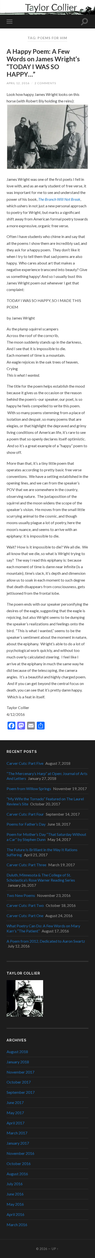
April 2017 (15, 1123)
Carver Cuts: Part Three (26, 864)
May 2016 (15, 1204)
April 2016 (15, 1214)
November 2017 (20, 1072)
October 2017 (19, 1082)
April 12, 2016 (18, 83)
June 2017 (15, 1102)
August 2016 (17, 1173)
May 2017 (15, 1112)
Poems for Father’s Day (26, 824)
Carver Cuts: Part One (25, 915)
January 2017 (18, 1143)
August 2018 (17, 1051)
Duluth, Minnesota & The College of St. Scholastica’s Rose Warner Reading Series (41, 877)
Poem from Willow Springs (29, 788)
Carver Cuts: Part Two (25, 905)
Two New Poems (21, 895)
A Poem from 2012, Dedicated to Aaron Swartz (46, 941)
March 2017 (17, 1132)
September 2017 (21, 1092)
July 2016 (15, 1183)
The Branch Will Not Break (59, 199)
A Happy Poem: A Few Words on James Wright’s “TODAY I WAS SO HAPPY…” (43, 62)
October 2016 (19, 1163)
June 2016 (15, 1194)
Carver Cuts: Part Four (25, 814)
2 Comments (45, 83)
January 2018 (18, 1061)
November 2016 (20, 1153)
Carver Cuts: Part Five (25, 763)
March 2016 (17, 1224)
